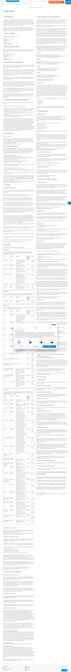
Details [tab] (35, 327)
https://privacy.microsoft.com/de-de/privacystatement (44, 238)
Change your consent (6, 245)
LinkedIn (28, 667)
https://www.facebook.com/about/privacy (52, 57)
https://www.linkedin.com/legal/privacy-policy (49, 70)
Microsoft (11, 314)
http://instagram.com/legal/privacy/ (51, 63)
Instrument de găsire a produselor (12, 1)
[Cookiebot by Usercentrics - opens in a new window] (52, 324)
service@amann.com (9, 44)
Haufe (11, 260)
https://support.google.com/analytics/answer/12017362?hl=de (46, 149)
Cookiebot (22, 247)
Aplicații (20, 3)
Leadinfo (11, 369)
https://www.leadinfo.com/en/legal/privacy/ (43, 176)
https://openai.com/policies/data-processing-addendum (46, 357)
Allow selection (35, 346)
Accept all (49, 346)
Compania (2, 3)
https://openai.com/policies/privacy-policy (43, 356)
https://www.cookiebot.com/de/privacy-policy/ (10, 569)
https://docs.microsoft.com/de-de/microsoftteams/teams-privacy (46, 297)
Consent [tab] (21, 327)
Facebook (28, 666)
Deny (22, 346)
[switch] (30, 342)
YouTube (11, 400)
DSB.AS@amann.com (9, 59)
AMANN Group (31, 7)
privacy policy (42, 337)
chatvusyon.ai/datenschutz (45, 374)
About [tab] (50, 327)
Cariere (30, 3)
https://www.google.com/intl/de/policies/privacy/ (43, 208)
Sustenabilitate (14, 3)
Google (11, 334)
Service (25, 3)
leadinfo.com (55, 159)
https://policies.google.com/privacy (47, 77)
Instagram (28, 668)
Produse (8, 3)
